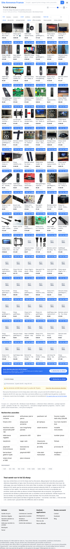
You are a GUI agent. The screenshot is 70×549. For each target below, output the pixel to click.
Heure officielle (41, 523)
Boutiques (4, 527)
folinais (56, 441)
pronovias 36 (58, 447)
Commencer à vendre (25, 513)
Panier (3, 530)
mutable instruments (58, 429)
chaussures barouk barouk (42, 442)
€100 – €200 (31, 469)
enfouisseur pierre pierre (26, 417)
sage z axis (23, 441)
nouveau (8, 17)
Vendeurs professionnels (23, 519)
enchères (27, 17)
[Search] (62, 2)
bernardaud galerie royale (7, 453)
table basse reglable (7, 436)
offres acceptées (36, 20)
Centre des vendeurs (25, 523)
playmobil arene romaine (8, 417)
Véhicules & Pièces (12, 12)
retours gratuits (47, 20)
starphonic (6, 441)
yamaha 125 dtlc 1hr (13, 405)
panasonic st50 (25, 435)
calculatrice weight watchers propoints (42, 405)
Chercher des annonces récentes (56, 388)
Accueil (5, 12)
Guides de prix (5, 513)
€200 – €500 (41, 469)
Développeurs (40, 516)
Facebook (57, 516)
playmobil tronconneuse (8, 448)
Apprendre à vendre (25, 516)
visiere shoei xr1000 (7, 459)
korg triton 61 (25, 405)
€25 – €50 (12, 469)
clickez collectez (58, 20)
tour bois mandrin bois (60, 423)
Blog (55, 519)
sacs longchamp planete (25, 429)
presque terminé (20, 20)
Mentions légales (6, 516)
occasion (15, 17)
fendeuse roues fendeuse (27, 404)
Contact (56, 513)
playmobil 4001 (25, 452)
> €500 (50, 469)
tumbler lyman (59, 435)
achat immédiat (36, 17)
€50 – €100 (21, 469)
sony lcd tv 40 (14, 404)
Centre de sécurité (42, 518)
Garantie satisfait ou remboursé (7, 519)
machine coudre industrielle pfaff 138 (8, 430)
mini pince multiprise (25, 407)
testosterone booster (24, 448)
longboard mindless (57, 453)
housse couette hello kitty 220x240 (60, 417)
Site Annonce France (12, 2)
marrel (58, 405)
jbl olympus (41, 422)
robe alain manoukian (41, 453)
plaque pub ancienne (24, 423)
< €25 (4, 469)
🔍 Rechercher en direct (58, 379)
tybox (39, 435)
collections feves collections (45, 404)
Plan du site (40, 521)
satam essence (42, 428)
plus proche (11, 20)
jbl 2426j (40, 447)
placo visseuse (25, 458)
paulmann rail (42, 416)
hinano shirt (7, 422)
